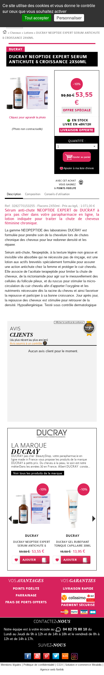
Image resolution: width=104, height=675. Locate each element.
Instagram (75, 657)
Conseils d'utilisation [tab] (57, 194)
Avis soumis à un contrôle (26, 343)
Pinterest (47, 657)
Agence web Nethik (52, 669)
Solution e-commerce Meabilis (83, 664)
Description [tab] (14, 194)
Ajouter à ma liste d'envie (79, 168)
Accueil (5, 32)
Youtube (38, 657)
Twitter (57, 657)
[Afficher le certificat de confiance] (89, 328)
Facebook (28, 657)
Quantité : (76, 141)
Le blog (66, 657)
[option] (31, 524)
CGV (60, 664)
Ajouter (29, 559)
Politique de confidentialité (39, 664)
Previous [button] (10, 520)
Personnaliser (69, 18)
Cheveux (15, 32)
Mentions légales (11, 664)
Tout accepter (36, 18)
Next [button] (93, 519)
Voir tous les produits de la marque (37, 473)
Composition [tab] (32, 194)
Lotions (28, 32)
